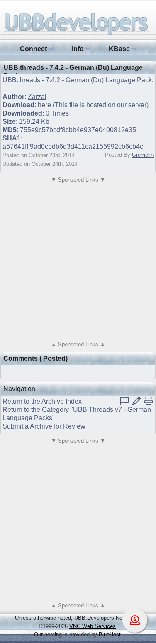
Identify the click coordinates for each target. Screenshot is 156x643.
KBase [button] (120, 48)
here (44, 104)
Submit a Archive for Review (43, 426)
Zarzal (37, 96)
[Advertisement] (78, 262)
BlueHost (110, 634)
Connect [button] (34, 48)
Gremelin (143, 155)
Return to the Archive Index (42, 401)
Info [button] (78, 48)
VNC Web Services (92, 626)
